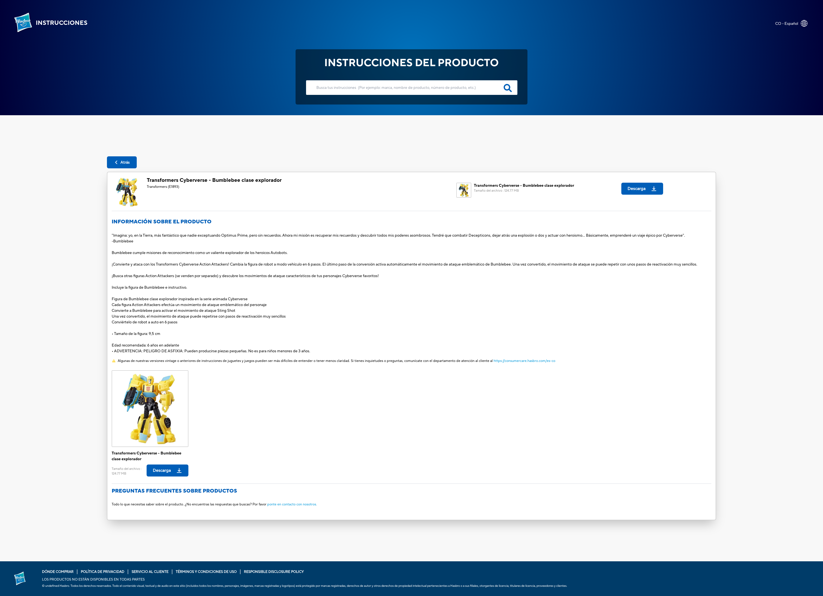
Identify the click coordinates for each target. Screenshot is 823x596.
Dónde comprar (58, 572)
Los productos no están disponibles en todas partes (93, 579)
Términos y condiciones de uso (206, 572)
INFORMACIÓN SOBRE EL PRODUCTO (162, 221)
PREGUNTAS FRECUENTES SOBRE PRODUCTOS (174, 491)
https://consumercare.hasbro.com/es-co (524, 361)
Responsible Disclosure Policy (274, 572)
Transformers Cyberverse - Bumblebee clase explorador (214, 180)
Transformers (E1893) (163, 187)
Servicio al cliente (150, 572)
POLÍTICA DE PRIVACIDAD (102, 572)
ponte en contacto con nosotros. (292, 504)
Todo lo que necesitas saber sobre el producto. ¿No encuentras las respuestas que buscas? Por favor (189, 504)
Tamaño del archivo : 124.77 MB (496, 191)
